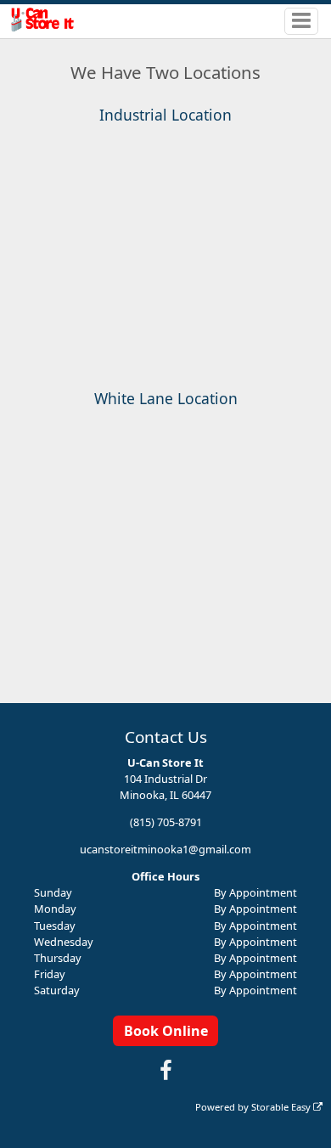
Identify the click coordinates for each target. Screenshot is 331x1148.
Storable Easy (282, 1106)
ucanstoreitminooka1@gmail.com (165, 849)
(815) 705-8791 (166, 822)
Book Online (166, 1030)
